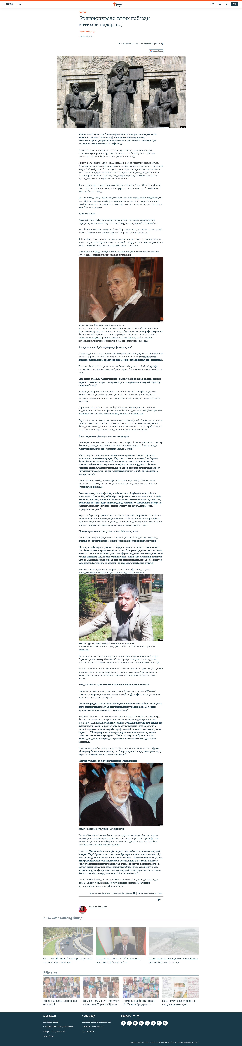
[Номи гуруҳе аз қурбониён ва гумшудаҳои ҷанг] (180, 987)
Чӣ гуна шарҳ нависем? (54, 1032)
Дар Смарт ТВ (88, 1032)
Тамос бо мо (48, 1037)
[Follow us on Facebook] (129, 1023)
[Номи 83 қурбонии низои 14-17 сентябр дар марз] (141, 987)
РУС (212, 4)
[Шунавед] (227, 4)
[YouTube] (219, 4)
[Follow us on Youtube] (135, 1023)
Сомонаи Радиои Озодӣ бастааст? (58, 1027)
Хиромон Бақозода (87, 32)
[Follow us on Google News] (123, 1023)
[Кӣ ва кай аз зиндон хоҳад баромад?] (61, 987)
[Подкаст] (165, 1023)
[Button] (128, 43)
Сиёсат (82, 12)
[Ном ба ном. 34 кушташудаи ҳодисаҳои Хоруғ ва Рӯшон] (101, 987)
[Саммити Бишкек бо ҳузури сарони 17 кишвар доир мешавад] (68, 941)
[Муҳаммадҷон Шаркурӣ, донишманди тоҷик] (121, 322)
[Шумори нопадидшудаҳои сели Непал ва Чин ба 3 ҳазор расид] (174, 941)
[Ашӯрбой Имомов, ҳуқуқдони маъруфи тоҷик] (121, 826)
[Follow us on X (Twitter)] (147, 1023)
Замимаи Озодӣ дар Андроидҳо (96, 1022)
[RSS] (159, 1023)
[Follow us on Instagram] (141, 1023)
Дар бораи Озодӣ (50, 1022)
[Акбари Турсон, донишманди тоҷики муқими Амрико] (121, 640)
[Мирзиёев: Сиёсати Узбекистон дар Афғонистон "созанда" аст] (121, 941)
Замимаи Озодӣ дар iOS (93, 1027)
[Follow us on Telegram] (153, 1023)
